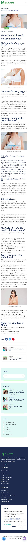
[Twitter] (10, 339)
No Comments (10, 31)
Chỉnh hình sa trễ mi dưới (6, 499)
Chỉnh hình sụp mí (5, 501)
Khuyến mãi (7, 427)
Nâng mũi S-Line (4, 473)
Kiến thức (7, 8)
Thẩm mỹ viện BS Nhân (12, 333)
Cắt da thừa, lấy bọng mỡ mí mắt (8, 495)
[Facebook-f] (13, 526)
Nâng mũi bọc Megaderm (6, 477)
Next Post (11, 356)
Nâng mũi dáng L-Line (6, 475)
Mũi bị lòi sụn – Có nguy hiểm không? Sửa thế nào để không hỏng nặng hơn (16, 392)
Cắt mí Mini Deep (5, 490)
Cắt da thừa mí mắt (5, 492)
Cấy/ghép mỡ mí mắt (6, 497)
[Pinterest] (13, 339)
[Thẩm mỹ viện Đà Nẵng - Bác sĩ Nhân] (7, 3)
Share (2, 339)
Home (2, 8)
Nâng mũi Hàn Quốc (5, 470)
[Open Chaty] (24, 538)
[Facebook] (6, 339)
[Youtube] (15, 526)
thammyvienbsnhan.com (12, 331)
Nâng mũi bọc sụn (5, 479)
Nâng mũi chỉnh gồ (5, 483)
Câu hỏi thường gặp (8, 422)
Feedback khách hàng (10, 424)
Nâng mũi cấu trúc (5, 481)
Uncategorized (7, 434)
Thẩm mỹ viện (7, 431)
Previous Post (11, 347)
